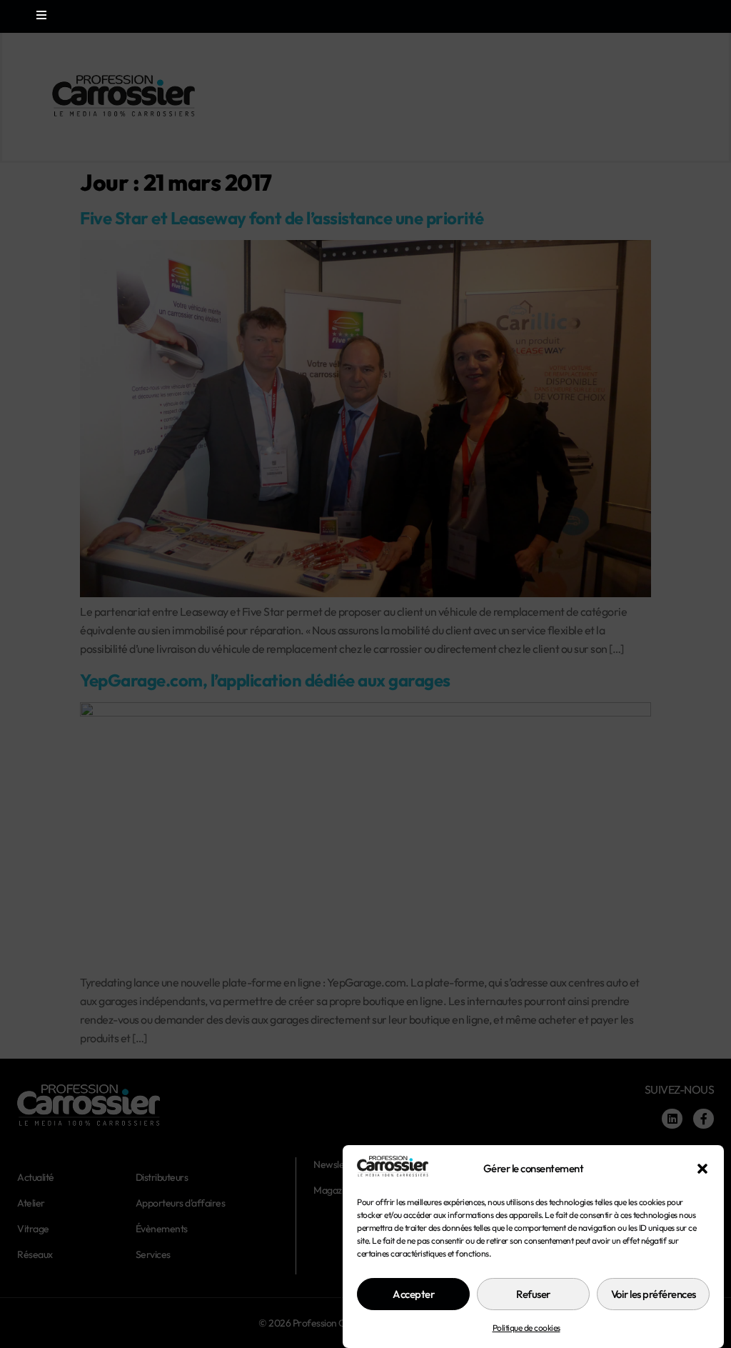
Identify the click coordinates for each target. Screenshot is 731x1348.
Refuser (533, 1294)
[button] (702, 1169)
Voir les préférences (653, 1294)
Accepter (413, 1294)
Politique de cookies (526, 1327)
